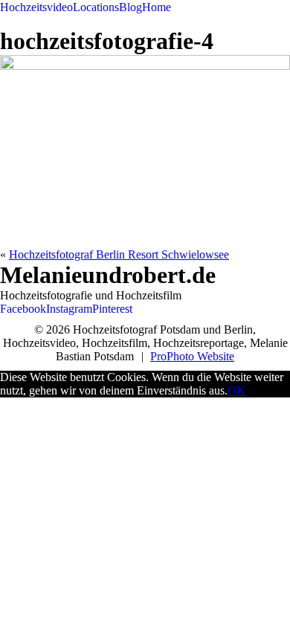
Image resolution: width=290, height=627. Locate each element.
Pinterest (112, 308)
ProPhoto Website (192, 356)
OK (236, 390)
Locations (96, 7)
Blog (130, 7)
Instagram (69, 308)
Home (156, 7)
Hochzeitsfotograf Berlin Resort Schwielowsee (119, 254)
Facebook (23, 308)
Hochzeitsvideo (36, 7)
